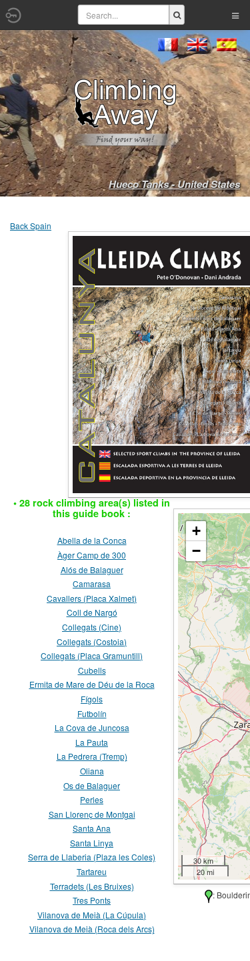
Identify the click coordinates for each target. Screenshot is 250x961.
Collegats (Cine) (91, 626)
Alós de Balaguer (92, 569)
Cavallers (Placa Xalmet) (92, 598)
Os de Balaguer (91, 785)
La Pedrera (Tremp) (92, 756)
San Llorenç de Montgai (92, 814)
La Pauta (91, 742)
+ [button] (196, 530)
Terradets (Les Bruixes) (92, 886)
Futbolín (92, 713)
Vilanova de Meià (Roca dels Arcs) (92, 928)
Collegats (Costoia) (92, 641)
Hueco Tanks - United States (174, 184)
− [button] (196, 550)
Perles (91, 799)
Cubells (92, 670)
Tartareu (92, 871)
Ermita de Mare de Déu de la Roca (92, 684)
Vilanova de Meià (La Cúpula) (91, 914)
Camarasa (92, 583)
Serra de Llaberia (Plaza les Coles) (91, 856)
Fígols (92, 698)
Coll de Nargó (92, 612)
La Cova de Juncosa (92, 727)
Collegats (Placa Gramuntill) (92, 655)
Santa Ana (92, 828)
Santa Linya (91, 842)
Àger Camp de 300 (91, 554)
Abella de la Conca (92, 540)
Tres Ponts (92, 900)
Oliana (92, 770)
